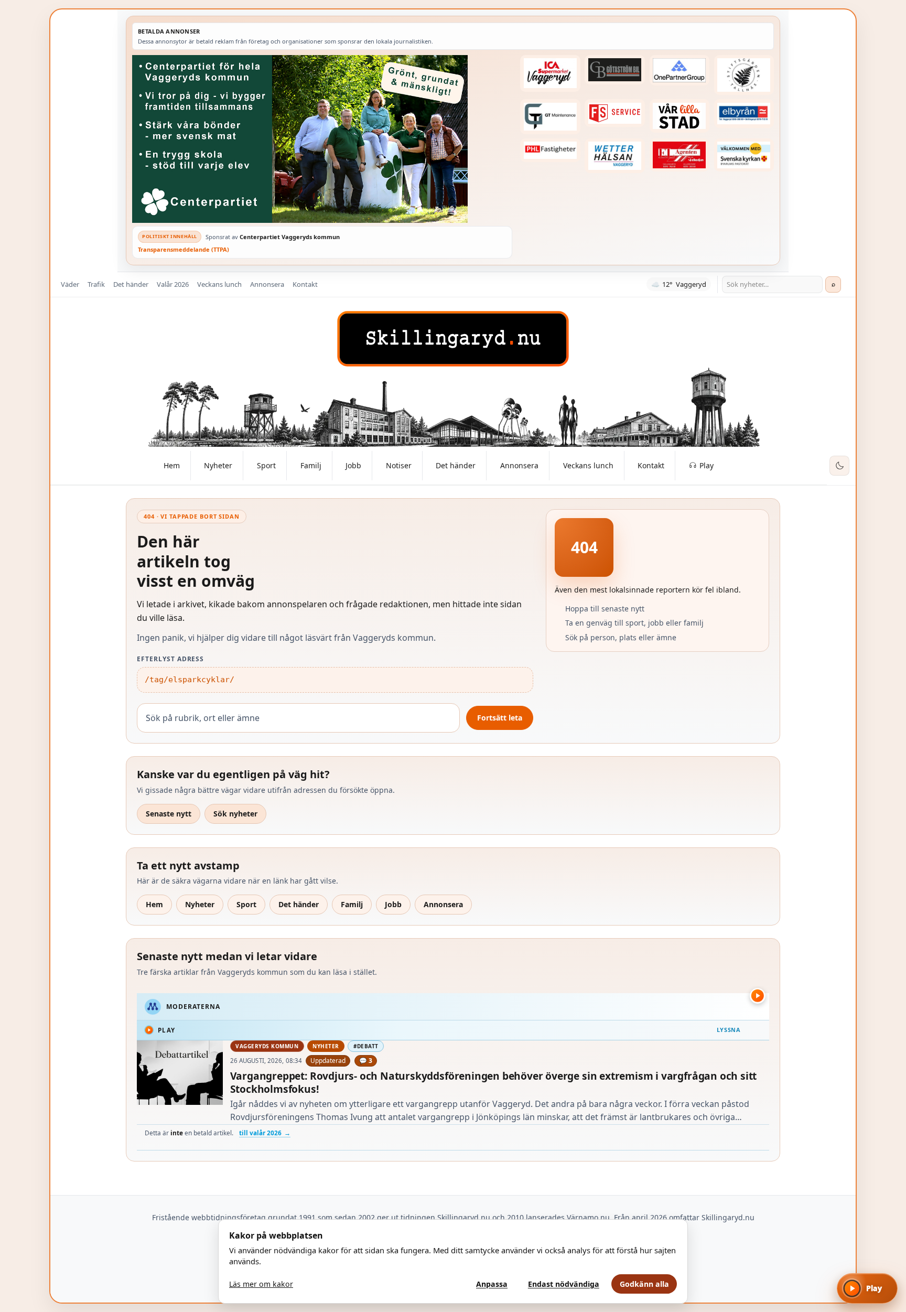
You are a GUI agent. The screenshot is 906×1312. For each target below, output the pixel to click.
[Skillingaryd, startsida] (453, 338)
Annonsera (267, 284)
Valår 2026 (173, 284)
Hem (154, 904)
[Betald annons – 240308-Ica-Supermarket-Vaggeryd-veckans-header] (550, 73)
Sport (246, 904)
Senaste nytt (168, 814)
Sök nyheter (235, 814)
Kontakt (305, 284)
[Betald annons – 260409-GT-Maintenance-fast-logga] (550, 116)
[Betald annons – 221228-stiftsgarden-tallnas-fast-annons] (744, 75)
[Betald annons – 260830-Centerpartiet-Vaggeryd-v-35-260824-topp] (322, 139)
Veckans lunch (219, 284)
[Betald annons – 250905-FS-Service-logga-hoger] (614, 113)
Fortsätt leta (499, 718)
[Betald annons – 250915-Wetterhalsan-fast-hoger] (614, 155)
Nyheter (199, 904)
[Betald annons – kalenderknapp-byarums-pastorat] (744, 155)
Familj (352, 904)
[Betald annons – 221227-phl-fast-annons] (550, 150)
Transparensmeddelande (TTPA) (183, 249)
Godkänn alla (644, 1284)
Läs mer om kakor (261, 1284)
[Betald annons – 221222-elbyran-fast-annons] (744, 113)
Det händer (130, 284)
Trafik (96, 284)
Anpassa (492, 1284)
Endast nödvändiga (563, 1284)
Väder (70, 284)
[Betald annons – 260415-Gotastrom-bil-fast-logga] (614, 69)
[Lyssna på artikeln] (757, 996)
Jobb (393, 904)
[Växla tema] (839, 466)
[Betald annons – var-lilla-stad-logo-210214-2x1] (679, 116)
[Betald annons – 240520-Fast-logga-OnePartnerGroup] (679, 70)
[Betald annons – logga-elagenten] (679, 155)
